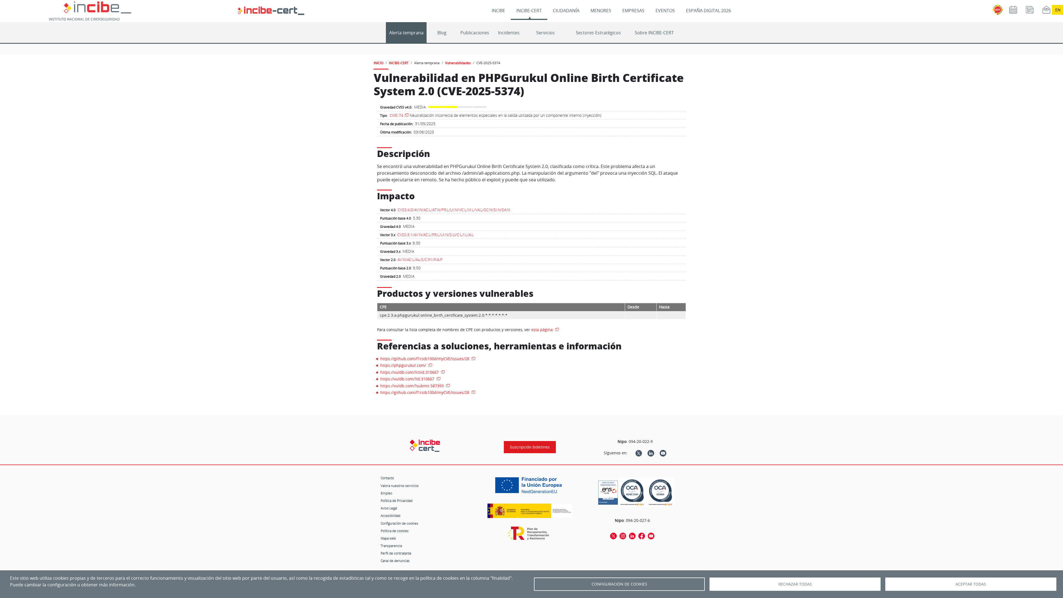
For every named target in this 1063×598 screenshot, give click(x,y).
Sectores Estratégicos (598, 33)
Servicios (545, 33)
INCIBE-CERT (529, 10)
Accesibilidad (390, 515)
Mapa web (388, 538)
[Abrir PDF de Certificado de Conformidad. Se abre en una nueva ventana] (608, 491)
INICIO (378, 63)
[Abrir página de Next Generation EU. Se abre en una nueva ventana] (529, 487)
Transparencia (391, 545)
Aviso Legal (389, 508)
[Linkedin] (650, 453)
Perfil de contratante (396, 553)
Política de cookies (395, 531)
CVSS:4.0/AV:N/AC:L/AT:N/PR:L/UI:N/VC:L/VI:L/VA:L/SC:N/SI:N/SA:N (454, 209)
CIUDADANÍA (566, 10)
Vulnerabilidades (458, 63)
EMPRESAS (633, 10)
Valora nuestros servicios (400, 485)
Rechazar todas (795, 584)
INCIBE (498, 10)
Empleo (386, 493)
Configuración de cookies (399, 523)
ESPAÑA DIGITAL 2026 (708, 10)
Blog (442, 33)
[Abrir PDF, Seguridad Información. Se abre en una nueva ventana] (632, 492)
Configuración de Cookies (619, 584)
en (1057, 9)
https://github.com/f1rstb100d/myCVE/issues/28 (425, 358)
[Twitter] (638, 453)
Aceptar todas (971, 584)
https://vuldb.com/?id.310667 (407, 379)
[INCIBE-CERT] (425, 446)
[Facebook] (641, 535)
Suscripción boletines (530, 447)
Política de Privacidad (396, 500)
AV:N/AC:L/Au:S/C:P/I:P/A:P (420, 259)
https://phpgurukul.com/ (403, 365)
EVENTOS (665, 10)
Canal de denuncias (395, 560)
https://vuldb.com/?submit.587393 (412, 385)
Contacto (387, 478)
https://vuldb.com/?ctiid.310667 (410, 372)
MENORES (600, 10)
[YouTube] (663, 453)
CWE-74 (396, 115)
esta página (542, 329)
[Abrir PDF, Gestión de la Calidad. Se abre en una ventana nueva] (660, 492)
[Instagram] (623, 535)
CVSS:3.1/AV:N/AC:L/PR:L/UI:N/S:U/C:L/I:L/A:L (435, 234)
